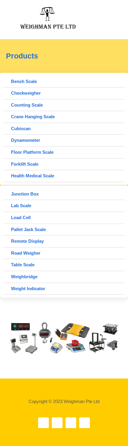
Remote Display (27, 241)
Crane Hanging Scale (33, 116)
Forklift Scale (24, 164)
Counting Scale (27, 105)
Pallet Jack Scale (28, 229)
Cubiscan (21, 128)
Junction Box (25, 194)
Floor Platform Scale (32, 152)
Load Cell (21, 217)
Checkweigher (26, 93)
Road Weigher (25, 253)
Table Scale (23, 264)
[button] (112, 13)
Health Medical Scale (32, 175)
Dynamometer (25, 140)
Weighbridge (24, 276)
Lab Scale (21, 205)
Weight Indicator (28, 288)
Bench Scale (24, 81)
